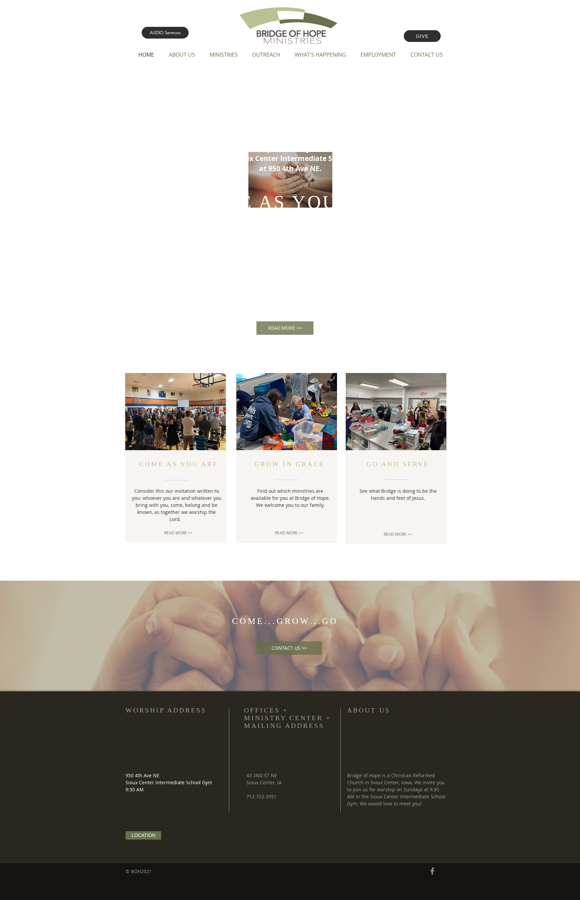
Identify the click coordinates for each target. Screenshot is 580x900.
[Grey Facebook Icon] (432, 871)
